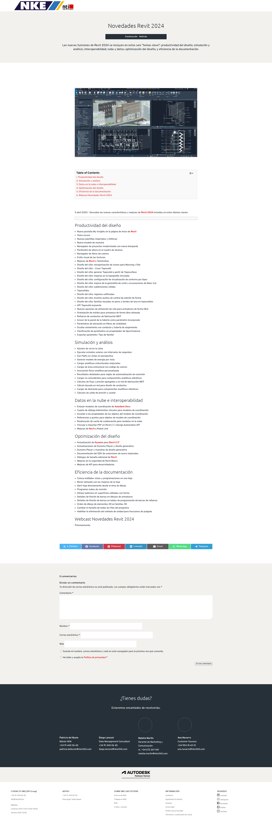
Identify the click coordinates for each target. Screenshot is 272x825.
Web (62, 644)
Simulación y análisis (89, 181)
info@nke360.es (17, 799)
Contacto (169, 795)
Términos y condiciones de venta (178, 815)
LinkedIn (223, 796)
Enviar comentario (203, 663)
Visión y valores (120, 807)
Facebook (224, 804)
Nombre (65, 626)
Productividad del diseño (90, 177)
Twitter (223, 808)
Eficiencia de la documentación (95, 191)
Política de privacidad (95, 657)
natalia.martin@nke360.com (153, 753)
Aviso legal (169, 807)
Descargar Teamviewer (71, 799)
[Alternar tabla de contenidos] (191, 173)
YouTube (223, 812)
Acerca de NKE (120, 795)
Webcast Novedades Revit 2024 (95, 195)
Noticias (143, 36)
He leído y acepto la (85, 657)
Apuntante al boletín (173, 799)
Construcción (131, 36)
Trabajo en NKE (120, 799)
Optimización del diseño (91, 188)
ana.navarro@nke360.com (191, 749)
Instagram (224, 800)
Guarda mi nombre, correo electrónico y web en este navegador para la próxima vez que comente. (113, 651)
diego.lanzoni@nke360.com (113, 749)
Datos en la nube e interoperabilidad (97, 184)
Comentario (66, 593)
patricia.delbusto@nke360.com (76, 749)
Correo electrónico (70, 635)
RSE (116, 803)
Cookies (168, 803)
